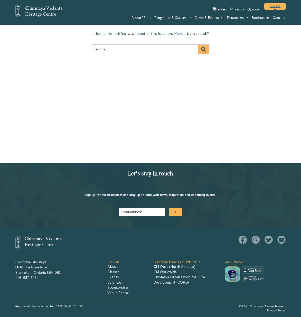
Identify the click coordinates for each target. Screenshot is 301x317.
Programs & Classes (170, 18)
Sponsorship (118, 288)
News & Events (207, 18)
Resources (235, 18)
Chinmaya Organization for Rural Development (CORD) (180, 280)
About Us (138, 18)
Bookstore (260, 18)
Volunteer (115, 282)
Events (113, 277)
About (113, 267)
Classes (113, 272)
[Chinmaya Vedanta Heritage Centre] (18, 10)
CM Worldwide (165, 272)
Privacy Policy (276, 310)
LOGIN (256, 10)
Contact (279, 18)
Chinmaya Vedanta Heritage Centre (44, 11)
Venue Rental (118, 293)
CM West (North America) (174, 267)
